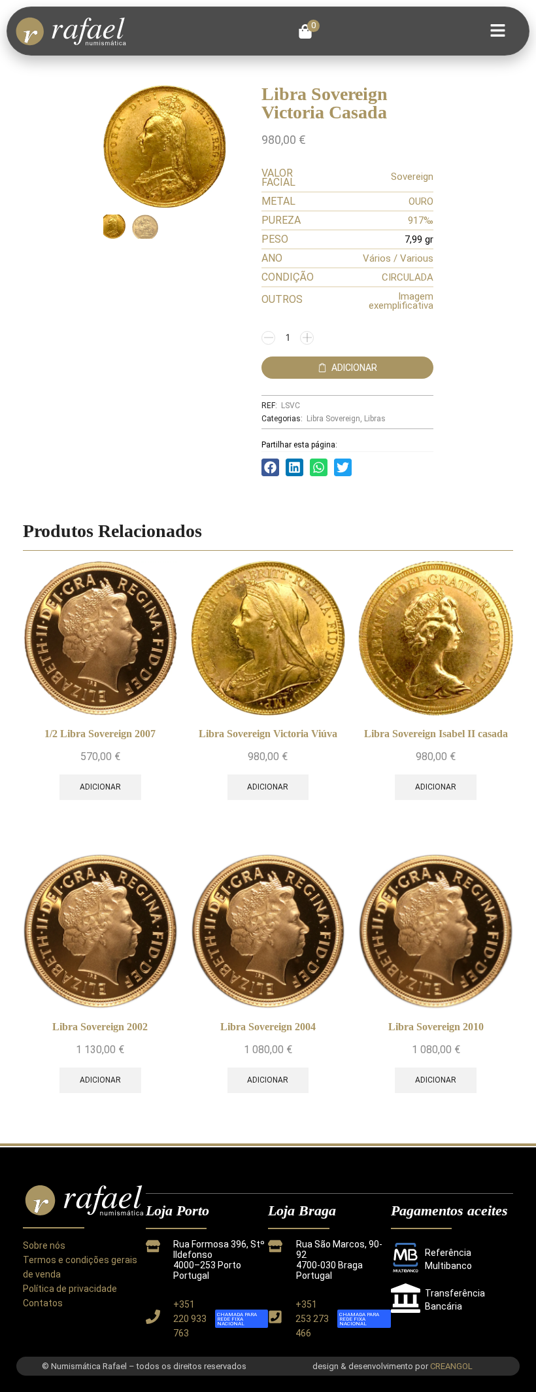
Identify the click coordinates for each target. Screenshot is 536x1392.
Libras (375, 418)
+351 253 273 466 (312, 1318)
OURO (421, 201)
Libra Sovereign (333, 418)
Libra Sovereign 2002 (100, 1026)
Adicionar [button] (100, 787)
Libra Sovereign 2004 (268, 1026)
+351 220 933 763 (190, 1318)
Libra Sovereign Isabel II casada (436, 733)
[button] (309, 31)
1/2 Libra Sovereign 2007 (100, 733)
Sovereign (412, 177)
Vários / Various (398, 258)
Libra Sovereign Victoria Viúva (268, 733)
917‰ (420, 220)
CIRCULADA (407, 277)
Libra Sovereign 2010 (436, 1026)
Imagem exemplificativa (401, 300)
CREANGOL (451, 1366)
